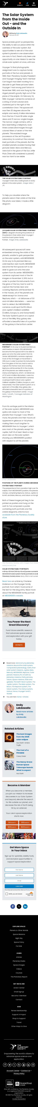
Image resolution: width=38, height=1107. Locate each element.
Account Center (13, 1071)
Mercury (10, 672)
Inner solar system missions (21, 669)
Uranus (9, 691)
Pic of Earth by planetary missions (19, 676)
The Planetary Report (19, 977)
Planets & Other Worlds (19, 930)
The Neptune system (19, 686)
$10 (25, 822)
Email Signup (19, 992)
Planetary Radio (19, 961)
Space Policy (19, 942)
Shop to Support (19, 1018)
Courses (19, 973)
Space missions (18, 679)
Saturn (9, 679)
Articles (25, 697)
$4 (12, 822)
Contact (19, 999)
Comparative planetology (17, 668)
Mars (31, 670)
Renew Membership (19, 1010)
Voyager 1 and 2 (24, 691)
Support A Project (19, 1014)
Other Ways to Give (19, 1026)
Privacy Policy (30, 890)
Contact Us (25, 1071)
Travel (19, 1022)
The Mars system (25, 684)
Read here (6, 581)
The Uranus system (25, 689)
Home (19, 697)
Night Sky (19, 938)
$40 (25, 827)
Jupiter (26, 670)
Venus (15, 691)
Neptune (26, 672)
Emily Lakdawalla (23, 706)
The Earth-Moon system (23, 682)
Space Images (19, 965)
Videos (19, 969)
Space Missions (19, 934)
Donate (19, 645)
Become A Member (19, 996)
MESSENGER (17, 672)
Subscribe (19, 886)
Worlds (9, 694)
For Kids (19, 946)
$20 (12, 827)
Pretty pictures (27, 677)
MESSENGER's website (14, 595)
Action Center (19, 988)
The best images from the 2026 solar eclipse (24, 737)
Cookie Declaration (19, 1099)
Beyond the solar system (23, 665)
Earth (29, 668)
